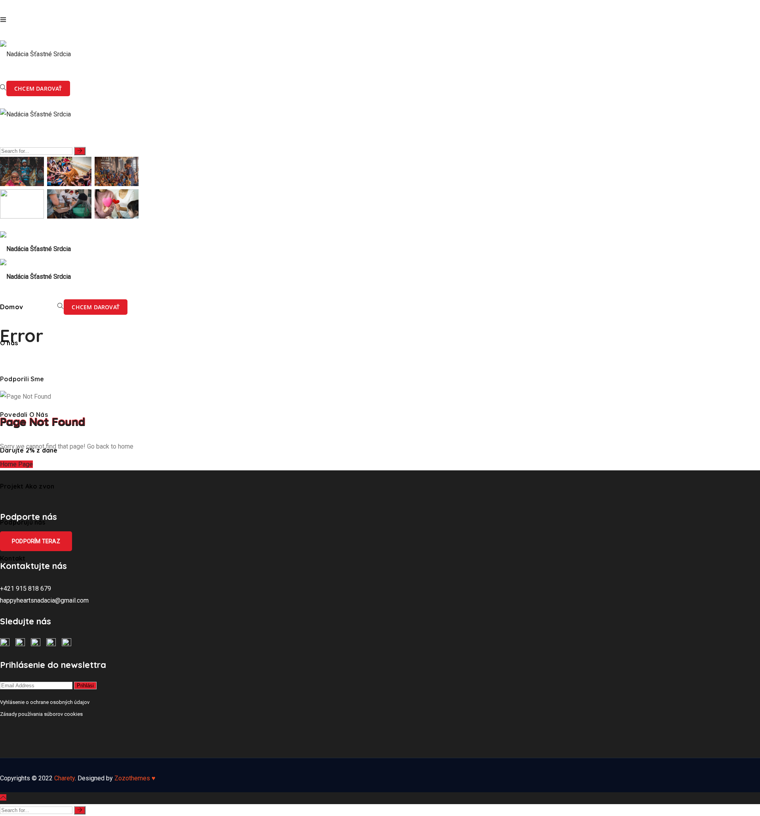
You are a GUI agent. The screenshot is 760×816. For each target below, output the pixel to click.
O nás (9, 343)
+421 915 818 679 (25, 588)
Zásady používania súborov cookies (41, 714)
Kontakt (12, 558)
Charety (64, 778)
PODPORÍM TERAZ (36, 541)
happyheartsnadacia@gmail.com (44, 600)
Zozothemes (135, 778)
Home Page (16, 464)
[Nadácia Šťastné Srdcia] (35, 50)
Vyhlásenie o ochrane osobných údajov (44, 702)
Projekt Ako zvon (27, 486)
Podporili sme (22, 379)
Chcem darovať (38, 88)
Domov (11, 307)
